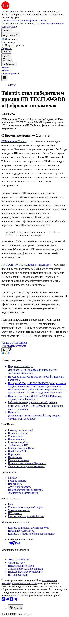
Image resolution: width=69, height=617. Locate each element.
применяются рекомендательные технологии (29, 582)
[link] (7, 60)
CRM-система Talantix (13, 141)
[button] (5, 67)
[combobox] (15, 607)
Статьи (12, 84)
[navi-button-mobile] (4, 78)
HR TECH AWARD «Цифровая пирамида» (26, 264)
